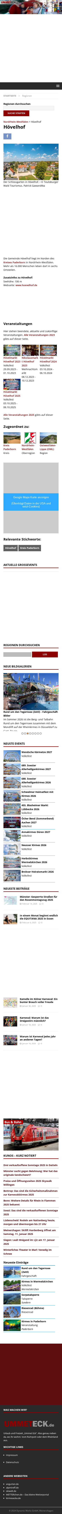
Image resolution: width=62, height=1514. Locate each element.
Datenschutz (12, 1462)
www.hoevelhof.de (26, 285)
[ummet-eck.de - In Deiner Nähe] (31, 12)
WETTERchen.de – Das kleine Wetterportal (27, 1494)
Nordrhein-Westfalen (15, 121)
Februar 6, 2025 (29, 922)
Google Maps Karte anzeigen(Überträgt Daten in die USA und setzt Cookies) (31, 502)
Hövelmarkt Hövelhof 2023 (11, 359)
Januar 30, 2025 (29, 1006)
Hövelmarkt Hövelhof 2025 (11, 393)
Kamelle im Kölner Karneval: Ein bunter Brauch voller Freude (39, 1000)
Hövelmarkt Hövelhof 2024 (48, 359)
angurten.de (12, 1484)
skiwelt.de (11, 1491)
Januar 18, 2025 (29, 1024)
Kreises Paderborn (14, 262)
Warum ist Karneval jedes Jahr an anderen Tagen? (38, 1038)
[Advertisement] (31, 48)
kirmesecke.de (13, 1498)
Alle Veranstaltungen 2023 (39, 335)
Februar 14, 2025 (29, 903)
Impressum (12, 1455)
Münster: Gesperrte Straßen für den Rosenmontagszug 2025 (38, 898)
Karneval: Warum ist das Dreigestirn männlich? (34, 1019)
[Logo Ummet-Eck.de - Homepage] (29, 1429)
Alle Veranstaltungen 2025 (18, 414)
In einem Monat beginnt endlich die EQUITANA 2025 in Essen (39, 917)
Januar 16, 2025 (29, 1043)
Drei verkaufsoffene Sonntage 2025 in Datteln (30, 1165)
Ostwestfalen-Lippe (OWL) (48, 447)
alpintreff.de (12, 1487)
